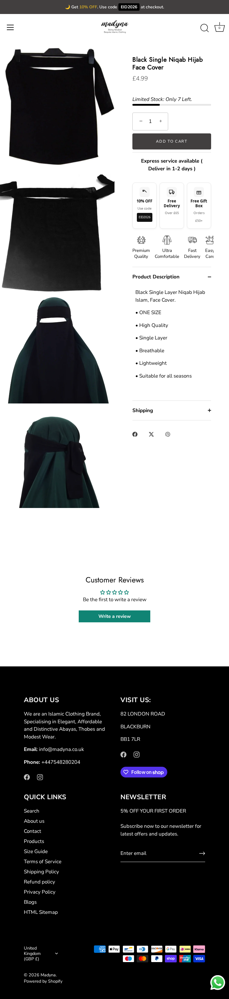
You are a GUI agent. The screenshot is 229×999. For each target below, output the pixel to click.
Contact (32, 831)
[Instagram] (40, 776)
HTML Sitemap (41, 912)
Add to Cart (172, 141)
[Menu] (10, 27)
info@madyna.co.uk (61, 749)
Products (34, 841)
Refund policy (39, 881)
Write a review (114, 616)
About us (34, 821)
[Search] (204, 28)
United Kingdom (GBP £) (32, 953)
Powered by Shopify (43, 981)
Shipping (142, 410)
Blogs (30, 902)
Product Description (156, 276)
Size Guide (36, 851)
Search (31, 811)
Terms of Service (42, 861)
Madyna (48, 975)
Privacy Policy (39, 892)
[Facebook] (27, 776)
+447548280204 (60, 762)
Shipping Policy (41, 871)
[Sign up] (202, 853)
